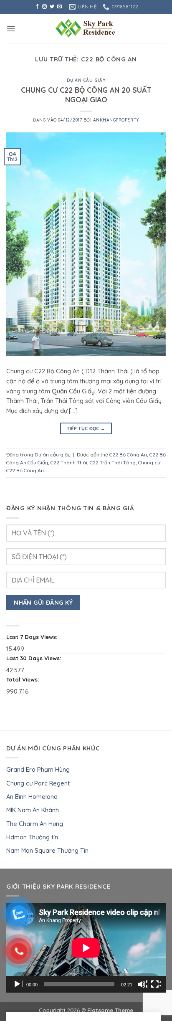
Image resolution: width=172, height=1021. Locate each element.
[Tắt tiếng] (142, 984)
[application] (86, 948)
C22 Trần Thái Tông (113, 462)
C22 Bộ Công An (128, 454)
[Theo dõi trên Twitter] (52, 6)
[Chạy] (18, 984)
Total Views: (23, 679)
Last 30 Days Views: (34, 658)
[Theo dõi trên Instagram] (44, 6)
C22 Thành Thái (69, 462)
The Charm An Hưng (34, 824)
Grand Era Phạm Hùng (38, 769)
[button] (10, 28)
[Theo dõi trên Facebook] (37, 6)
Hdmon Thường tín (32, 837)
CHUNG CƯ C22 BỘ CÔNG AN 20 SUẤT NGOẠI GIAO (86, 94)
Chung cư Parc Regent (38, 783)
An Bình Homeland (32, 797)
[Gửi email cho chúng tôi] (59, 6)
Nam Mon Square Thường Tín (47, 850)
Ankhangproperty (116, 120)
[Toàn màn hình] (156, 984)
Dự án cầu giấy (86, 80)
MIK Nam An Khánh (32, 810)
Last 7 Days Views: (32, 636)
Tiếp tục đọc (86, 428)
